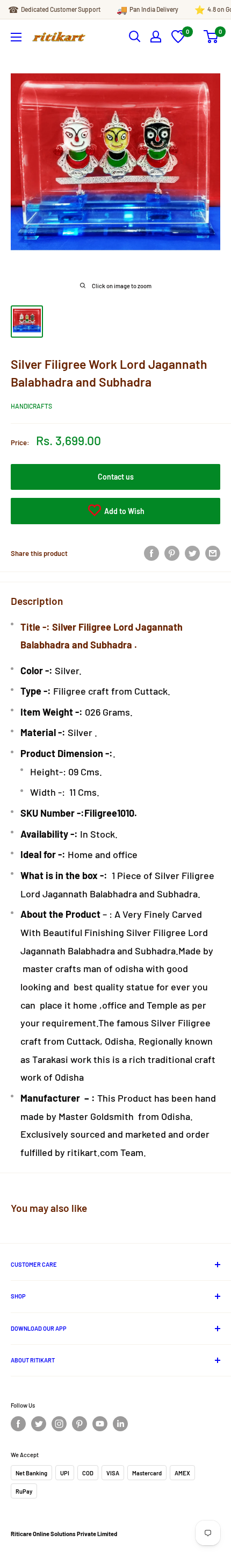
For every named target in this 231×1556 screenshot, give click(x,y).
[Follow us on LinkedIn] (120, 1423)
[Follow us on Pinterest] (79, 1423)
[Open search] (135, 36)
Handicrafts (31, 406)
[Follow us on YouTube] (99, 1423)
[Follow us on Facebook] (18, 1423)
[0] (178, 40)
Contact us (116, 476)
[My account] (155, 36)
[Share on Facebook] (151, 553)
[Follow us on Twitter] (38, 1423)
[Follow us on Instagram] (59, 1423)
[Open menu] (16, 37)
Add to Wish (124, 511)
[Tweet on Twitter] (192, 553)
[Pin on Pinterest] (171, 553)
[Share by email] (212, 553)
